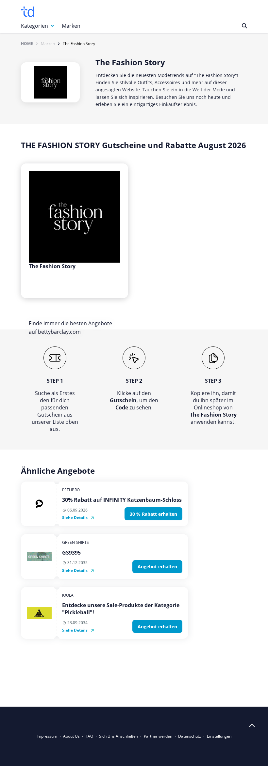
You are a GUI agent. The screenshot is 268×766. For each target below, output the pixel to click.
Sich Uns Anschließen (118, 736)
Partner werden (158, 736)
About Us (71, 736)
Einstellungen (219, 736)
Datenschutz (189, 736)
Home (27, 43)
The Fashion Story (79, 43)
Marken (71, 25)
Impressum (47, 736)
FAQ (89, 736)
